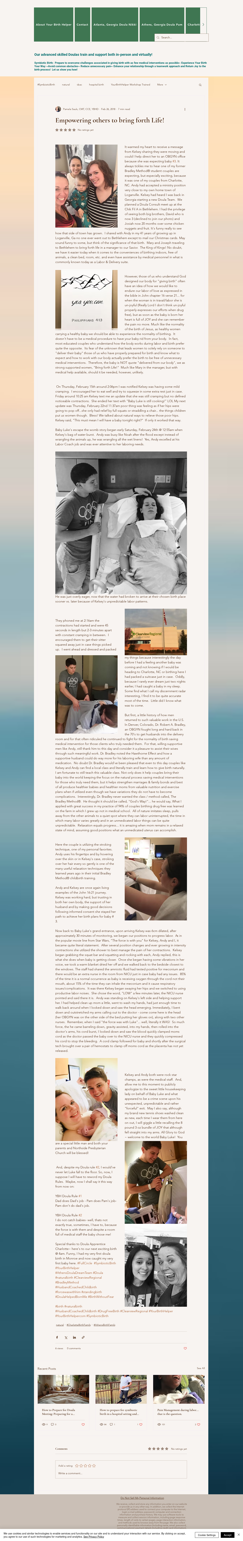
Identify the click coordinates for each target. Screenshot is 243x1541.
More (160, 84)
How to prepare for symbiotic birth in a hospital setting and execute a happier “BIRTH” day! (120, 1412)
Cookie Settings (207, 1535)
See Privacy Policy (93, 1536)
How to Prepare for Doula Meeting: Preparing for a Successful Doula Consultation (61, 1412)
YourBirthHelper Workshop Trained (130, 84)
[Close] (239, 1535)
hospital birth (96, 84)
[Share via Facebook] (57, 1337)
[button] (200, 84)
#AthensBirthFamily (104, 1324)
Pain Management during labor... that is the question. (178, 1412)
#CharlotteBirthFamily (79, 1324)
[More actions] (185, 109)
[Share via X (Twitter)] (65, 1337)
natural (66, 84)
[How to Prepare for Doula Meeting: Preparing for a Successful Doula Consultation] (63, 1389)
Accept (227, 1535)
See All (201, 1368)
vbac (79, 84)
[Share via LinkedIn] (74, 1337)
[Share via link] (83, 1337)
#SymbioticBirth (46, 84)
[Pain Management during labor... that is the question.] (179, 1389)
